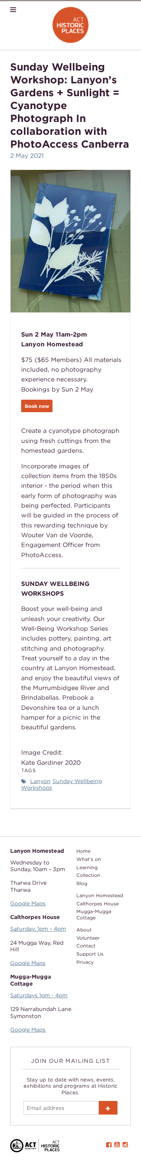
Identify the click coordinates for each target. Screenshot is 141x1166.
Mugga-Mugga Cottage (93, 914)
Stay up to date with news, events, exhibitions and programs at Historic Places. (71, 1085)
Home (83, 851)
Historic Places (70, 25)
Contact (86, 946)
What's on (88, 859)
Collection (88, 875)
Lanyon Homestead (99, 895)
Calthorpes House (97, 904)
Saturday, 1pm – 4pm (38, 928)
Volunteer (87, 938)
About (84, 930)
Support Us (89, 954)
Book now (37, 406)
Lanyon (40, 781)
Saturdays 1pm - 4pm (38, 995)
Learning (87, 867)
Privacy (85, 962)
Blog (81, 883)
